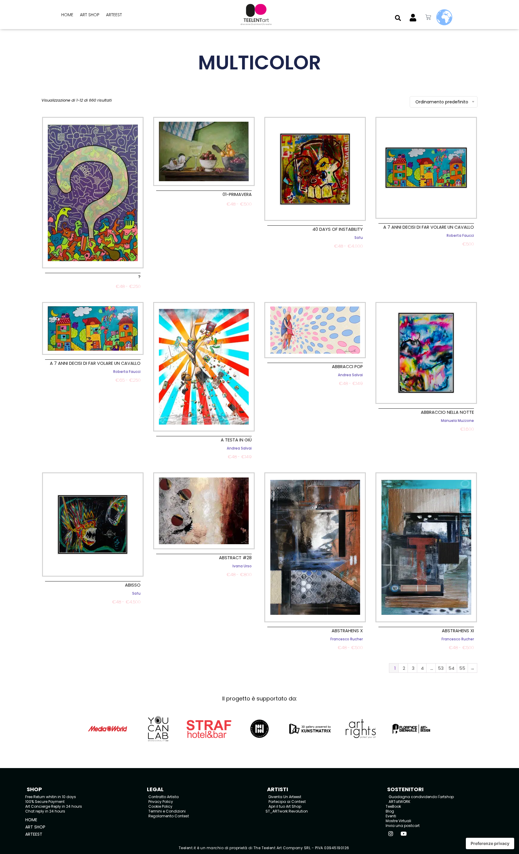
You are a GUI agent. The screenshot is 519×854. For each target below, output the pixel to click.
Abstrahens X (347, 631)
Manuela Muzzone (457, 420)
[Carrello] (428, 17)
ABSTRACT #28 (235, 558)
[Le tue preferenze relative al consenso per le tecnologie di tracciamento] (490, 843)
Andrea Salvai (239, 448)
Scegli (315, 253)
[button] (398, 18)
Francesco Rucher (346, 639)
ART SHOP (89, 15)
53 (441, 668)
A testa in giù (236, 440)
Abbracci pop (347, 367)
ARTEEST (114, 15)
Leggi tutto (93, 293)
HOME (67, 15)
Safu (358, 237)
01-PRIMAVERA (237, 194)
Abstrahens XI (458, 631)
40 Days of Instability (337, 229)
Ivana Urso (242, 566)
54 (451, 668)
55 (462, 668)
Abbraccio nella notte (447, 412)
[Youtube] (403, 833)
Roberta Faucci (460, 235)
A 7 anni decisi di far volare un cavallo (428, 227)
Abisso (133, 585)
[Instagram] (390, 833)
